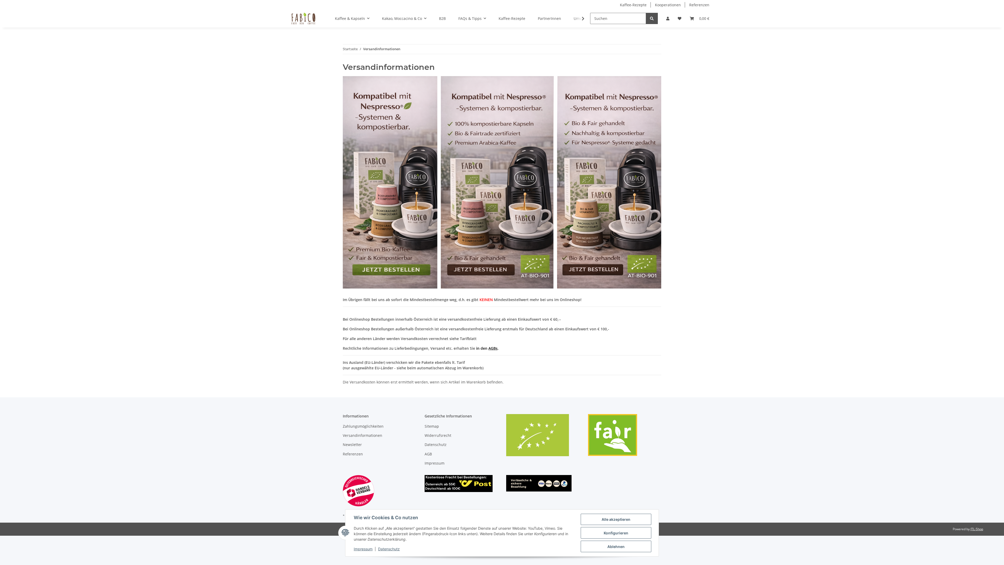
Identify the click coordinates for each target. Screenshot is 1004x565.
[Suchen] (652, 18)
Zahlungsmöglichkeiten (363, 426)
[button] (668, 18)
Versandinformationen (362, 435)
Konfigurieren (616, 533)
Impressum (434, 463)
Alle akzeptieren (616, 519)
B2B (442, 18)
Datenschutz (436, 444)
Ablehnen (616, 546)
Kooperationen (668, 4)
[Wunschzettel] (680, 18)
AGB (428, 453)
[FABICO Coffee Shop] (303, 18)
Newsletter (352, 444)
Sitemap (432, 426)
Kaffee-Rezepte (633, 4)
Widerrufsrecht (438, 435)
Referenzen (699, 4)
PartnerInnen (549, 18)
